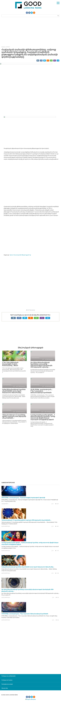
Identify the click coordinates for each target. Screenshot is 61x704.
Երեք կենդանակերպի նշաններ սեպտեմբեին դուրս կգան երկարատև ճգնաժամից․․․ (14, 391)
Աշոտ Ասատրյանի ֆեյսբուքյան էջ (20, 255)
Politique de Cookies (6, 680)
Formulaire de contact (7, 684)
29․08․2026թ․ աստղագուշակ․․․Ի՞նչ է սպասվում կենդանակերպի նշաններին (41, 391)
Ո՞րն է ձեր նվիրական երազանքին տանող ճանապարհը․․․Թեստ (10, 364)
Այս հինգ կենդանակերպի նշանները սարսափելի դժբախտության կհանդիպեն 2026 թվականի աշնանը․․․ (41, 365)
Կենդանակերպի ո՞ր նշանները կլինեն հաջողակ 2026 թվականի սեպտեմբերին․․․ (14, 416)
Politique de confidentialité (8, 676)
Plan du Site (4, 688)
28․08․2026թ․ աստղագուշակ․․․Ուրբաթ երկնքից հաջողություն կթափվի (23, 497)
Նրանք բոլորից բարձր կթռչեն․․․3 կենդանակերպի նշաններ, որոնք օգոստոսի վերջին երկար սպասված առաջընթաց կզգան (42, 417)
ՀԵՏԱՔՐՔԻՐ (4, 503)
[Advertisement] (30, 31)
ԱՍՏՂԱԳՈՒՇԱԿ (5, 526)
